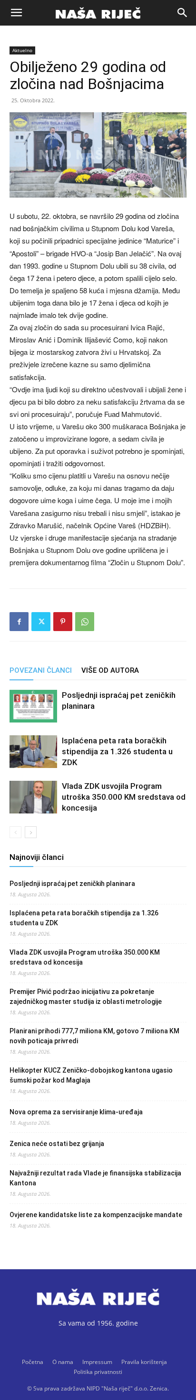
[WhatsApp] (84, 621)
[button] (16, 13)
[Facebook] (19, 621)
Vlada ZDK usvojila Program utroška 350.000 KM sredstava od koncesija (124, 797)
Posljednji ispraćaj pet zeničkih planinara (72, 883)
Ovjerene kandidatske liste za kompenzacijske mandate (96, 1215)
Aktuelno (22, 50)
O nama (62, 1362)
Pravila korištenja (144, 1362)
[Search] (182, 13)
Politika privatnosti (98, 1372)
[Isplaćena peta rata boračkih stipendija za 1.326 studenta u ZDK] (33, 751)
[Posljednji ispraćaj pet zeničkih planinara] (33, 706)
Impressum (97, 1362)
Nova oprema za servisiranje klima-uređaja (76, 1112)
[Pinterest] (62, 621)
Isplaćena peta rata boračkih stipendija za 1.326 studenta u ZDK (117, 751)
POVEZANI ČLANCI (41, 670)
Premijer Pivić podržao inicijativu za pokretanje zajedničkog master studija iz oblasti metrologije (86, 996)
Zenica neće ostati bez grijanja (57, 1143)
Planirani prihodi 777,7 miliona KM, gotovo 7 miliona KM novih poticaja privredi (94, 1036)
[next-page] (31, 832)
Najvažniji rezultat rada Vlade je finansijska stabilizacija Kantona (95, 1178)
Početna (32, 1362)
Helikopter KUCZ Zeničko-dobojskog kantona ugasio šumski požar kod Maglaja (91, 1075)
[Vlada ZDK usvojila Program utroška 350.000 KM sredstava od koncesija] (33, 797)
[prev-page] (15, 832)
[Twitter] (40, 621)
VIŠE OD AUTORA (110, 670)
